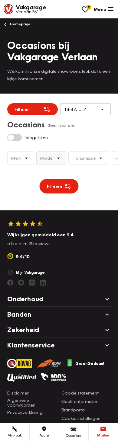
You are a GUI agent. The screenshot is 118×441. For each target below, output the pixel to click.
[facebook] (10, 283)
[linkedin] (43, 283)
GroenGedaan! (89, 363)
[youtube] (21, 283)
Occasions (73, 435)
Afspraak (15, 435)
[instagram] (32, 283)
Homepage (20, 24)
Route (44, 435)
